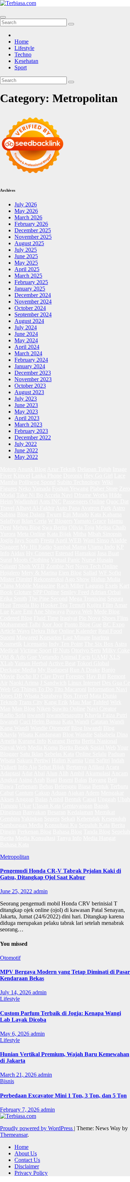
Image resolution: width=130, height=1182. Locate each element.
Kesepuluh (113, 819)
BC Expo (114, 624)
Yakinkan (32, 819)
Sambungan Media (21, 825)
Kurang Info (32, 741)
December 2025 (32, 230)
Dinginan (10, 812)
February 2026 (31, 224)
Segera (52, 819)
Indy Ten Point (66, 644)
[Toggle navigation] (3, 17)
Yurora (8, 534)
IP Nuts (61, 650)
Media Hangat (99, 838)
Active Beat (61, 663)
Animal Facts (75, 657)
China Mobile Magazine (27, 586)
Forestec (75, 676)
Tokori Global (93, 663)
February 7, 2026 (20, 1109)
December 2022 (32, 437)
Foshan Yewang (70, 488)
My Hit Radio (36, 547)
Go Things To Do (32, 689)
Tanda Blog (96, 832)
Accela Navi (58, 495)
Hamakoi (85, 553)
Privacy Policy (31, 1173)
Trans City (31, 702)
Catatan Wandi (107, 721)
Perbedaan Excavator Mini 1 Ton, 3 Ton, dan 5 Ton (63, 1095)
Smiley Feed (75, 592)
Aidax (17, 553)
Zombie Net (60, 566)
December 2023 (32, 373)
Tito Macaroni (70, 689)
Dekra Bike (44, 631)
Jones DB (11, 696)
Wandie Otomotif (50, 728)
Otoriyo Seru (86, 650)
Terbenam (26, 786)
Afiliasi (96, 767)
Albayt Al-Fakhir (35, 508)
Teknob (8, 702)
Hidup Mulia (105, 579)
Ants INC (50, 501)
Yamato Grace (90, 521)
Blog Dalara (31, 514)
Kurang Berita (64, 741)
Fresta (47, 540)
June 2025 (26, 256)
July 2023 (25, 399)
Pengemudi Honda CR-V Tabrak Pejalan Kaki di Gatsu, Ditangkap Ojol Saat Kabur (60, 874)
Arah (39, 780)
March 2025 (28, 276)
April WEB (68, 540)
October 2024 (30, 308)
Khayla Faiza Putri (105, 715)
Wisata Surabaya (43, 696)
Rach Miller (70, 586)
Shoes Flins (115, 618)
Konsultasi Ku (60, 825)
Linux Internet (84, 683)
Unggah (107, 799)
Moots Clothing (31, 560)
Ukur (25, 806)
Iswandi (9, 721)
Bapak (101, 806)
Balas (80, 780)
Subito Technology (78, 482)
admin (41, 891)
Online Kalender (78, 631)
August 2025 (29, 243)
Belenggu (66, 786)
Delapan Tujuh (94, 469)
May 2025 (26, 263)
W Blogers (60, 521)
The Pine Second (48, 598)
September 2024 (33, 314)
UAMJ (100, 657)
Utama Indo (101, 547)
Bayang (97, 780)
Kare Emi (21, 611)
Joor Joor (52, 624)
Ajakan (76, 793)
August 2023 (29, 392)
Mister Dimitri (16, 579)
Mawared (27, 637)
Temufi (77, 605)
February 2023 (31, 431)
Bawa (6, 786)
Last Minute (76, 637)
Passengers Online (84, 501)
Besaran (56, 812)
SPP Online (46, 592)
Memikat (105, 812)
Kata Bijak (59, 534)
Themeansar (13, 1135)
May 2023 (26, 412)
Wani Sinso (96, 540)
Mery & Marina (39, 573)
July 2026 (25, 204)
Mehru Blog (26, 527)
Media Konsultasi (35, 838)
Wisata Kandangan (39, 734)
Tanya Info (69, 838)
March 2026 (28, 217)
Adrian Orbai (105, 592)
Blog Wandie (77, 734)
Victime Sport (35, 650)
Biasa (84, 786)
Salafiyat (10, 521)
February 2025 (31, 282)
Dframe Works (91, 495)
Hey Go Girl (98, 476)
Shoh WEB (31, 566)
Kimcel (21, 476)
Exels (111, 586)
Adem (92, 793)
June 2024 (26, 334)
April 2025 (26, 269)
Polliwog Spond (37, 482)
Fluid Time (46, 618)
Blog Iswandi (86, 728)
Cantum (24, 793)
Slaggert (9, 547)
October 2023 (30, 386)
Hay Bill (96, 676)
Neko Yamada (34, 488)
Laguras (94, 586)
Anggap (24, 799)
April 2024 (26, 347)
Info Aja (27, 767)
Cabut (7, 793)
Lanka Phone (46, 476)
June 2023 (26, 405)
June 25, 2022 (17, 891)
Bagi (51, 780)
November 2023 (33, 379)
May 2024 (26, 340)
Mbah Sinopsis (105, 534)
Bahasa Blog (67, 832)
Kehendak (88, 819)
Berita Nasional (99, 741)
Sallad (90, 573)
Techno (22, 54)
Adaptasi (10, 773)
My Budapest (53, 670)
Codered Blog (16, 618)
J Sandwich (53, 683)
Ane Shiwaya (49, 611)
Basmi (65, 780)
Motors (8, 469)
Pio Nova (89, 618)
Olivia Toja (81, 527)
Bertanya (76, 767)
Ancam (119, 773)
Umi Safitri (97, 760)
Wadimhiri (26, 501)
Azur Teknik (61, 469)
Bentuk (100, 786)
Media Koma (43, 747)
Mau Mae (80, 702)
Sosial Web (103, 747)
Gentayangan (77, 806)
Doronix (72, 476)
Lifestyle (24, 48)
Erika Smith (13, 598)
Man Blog (23, 709)
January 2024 (29, 366)
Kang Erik (56, 702)
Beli (112, 780)
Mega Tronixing (87, 598)
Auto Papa (68, 508)
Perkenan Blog (34, 832)
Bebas (46, 786)
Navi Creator (101, 709)
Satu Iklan (31, 754)
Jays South (26, 540)
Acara (112, 767)
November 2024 (33, 301)
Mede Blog (107, 611)
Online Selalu (91, 754)
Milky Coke (116, 650)
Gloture (22, 592)
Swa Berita (54, 527)
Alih (63, 773)
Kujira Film (100, 605)
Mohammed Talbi (20, 624)
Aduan (58, 793)
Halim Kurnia (67, 760)
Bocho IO (27, 676)
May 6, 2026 (15, 1034)
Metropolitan (14, 857)
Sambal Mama (69, 547)
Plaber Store (104, 488)
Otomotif (10, 958)
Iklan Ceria (34, 521)
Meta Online (31, 534)
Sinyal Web (13, 747)
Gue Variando (43, 657)
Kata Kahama (106, 514)
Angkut (8, 780)
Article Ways (15, 631)
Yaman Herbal (30, 663)
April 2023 (26, 418)
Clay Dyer (52, 676)
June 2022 (26, 450)
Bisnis (7, 1081)
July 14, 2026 (16, 992)
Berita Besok (74, 747)
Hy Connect (40, 553)
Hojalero (10, 573)
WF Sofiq (110, 573)
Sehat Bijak (51, 767)
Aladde (118, 540)
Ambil (77, 773)
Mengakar (112, 793)
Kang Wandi (14, 728)
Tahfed (101, 702)
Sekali (68, 819)
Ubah (123, 799)
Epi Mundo (76, 514)
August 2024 (29, 321)
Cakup (42, 793)
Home (21, 41)
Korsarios (50, 637)
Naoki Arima (24, 683)
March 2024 (28, 353)
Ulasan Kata (46, 806)
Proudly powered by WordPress (37, 1128)
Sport (20, 67)
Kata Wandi (75, 721)
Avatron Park (96, 508)
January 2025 (29, 289)
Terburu (119, 786)
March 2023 (28, 424)
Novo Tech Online (96, 566)
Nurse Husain (97, 560)
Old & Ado (13, 657)
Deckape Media (18, 670)
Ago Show (77, 579)
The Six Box (98, 644)
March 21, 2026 (19, 1075)
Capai (89, 799)
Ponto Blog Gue (82, 624)
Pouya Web (79, 611)
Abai (39, 773)
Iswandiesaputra (64, 715)
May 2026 (26, 211)
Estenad (64, 553)
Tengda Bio (25, 605)
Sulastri (8, 566)
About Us (25, 1153)
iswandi (36, 715)
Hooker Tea (54, 605)
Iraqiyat (68, 618)
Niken (43, 709)
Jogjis (6, 540)
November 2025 (33, 237)
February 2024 (31, 360)
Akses (7, 799)
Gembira (10, 819)
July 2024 (25, 327)
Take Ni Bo (29, 495)
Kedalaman (80, 812)
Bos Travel (75, 696)
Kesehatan (26, 61)
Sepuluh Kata (94, 825)
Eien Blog (70, 573)
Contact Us (27, 1160)
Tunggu (9, 806)
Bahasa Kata (14, 844)
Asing (25, 780)
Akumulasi (97, 773)
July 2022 (25, 444)
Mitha (79, 534)
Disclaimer (26, 1166)
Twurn (53, 514)
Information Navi (107, 689)
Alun (51, 773)
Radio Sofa (13, 715)
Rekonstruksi (49, 579)
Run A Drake (85, 670)
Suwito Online (68, 709)
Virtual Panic (65, 560)
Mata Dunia (103, 696)
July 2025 (25, 250)
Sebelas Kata (59, 754)
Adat (26, 773)
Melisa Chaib (111, 527)
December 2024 (32, 295)
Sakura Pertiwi (33, 760)
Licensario (35, 644)
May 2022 (26, 457)
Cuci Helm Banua (40, 721)
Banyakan (34, 812)
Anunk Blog (31, 469)
